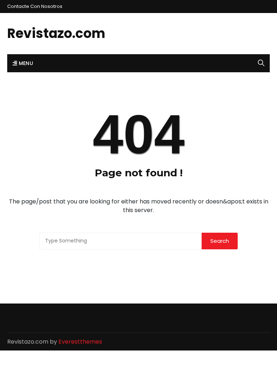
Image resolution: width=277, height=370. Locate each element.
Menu (25, 63)
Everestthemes (80, 341)
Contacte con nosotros (34, 6)
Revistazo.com (56, 33)
